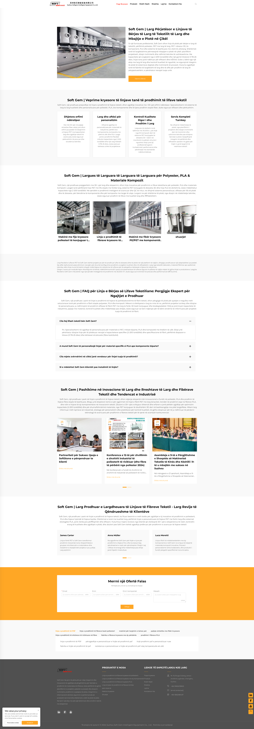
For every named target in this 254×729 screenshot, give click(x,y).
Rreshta (155, 4)
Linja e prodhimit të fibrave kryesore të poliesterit (120, 675)
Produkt (133, 4)
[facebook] (65, 712)
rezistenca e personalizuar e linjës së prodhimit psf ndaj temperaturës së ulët (129, 646)
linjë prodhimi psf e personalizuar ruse (154, 641)
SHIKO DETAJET (73, 218)
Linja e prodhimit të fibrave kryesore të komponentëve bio (109, 238)
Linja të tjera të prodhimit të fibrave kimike (118, 685)
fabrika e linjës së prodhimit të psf (75, 646)
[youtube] (71, 712)
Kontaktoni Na (175, 4)
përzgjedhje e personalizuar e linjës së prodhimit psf (109, 641)
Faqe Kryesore (122, 4)
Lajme (163, 4)
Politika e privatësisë (163, 725)
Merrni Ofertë (140, 79)
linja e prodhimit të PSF (70, 641)
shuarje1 (181, 236)
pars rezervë (106, 688)
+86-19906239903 (177, 686)
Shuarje (105, 694)
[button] (125, 487)
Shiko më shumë (66, 468)
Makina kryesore (108, 691)
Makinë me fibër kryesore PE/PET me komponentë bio (145, 238)
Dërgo (127, 607)
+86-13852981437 (177, 695)
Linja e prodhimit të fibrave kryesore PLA (117, 682)
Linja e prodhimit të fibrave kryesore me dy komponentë (123, 679)
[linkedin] (59, 712)
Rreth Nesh (144, 4)
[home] (77, 4)
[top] (250, 712)
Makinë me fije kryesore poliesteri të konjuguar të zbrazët (73, 238)
